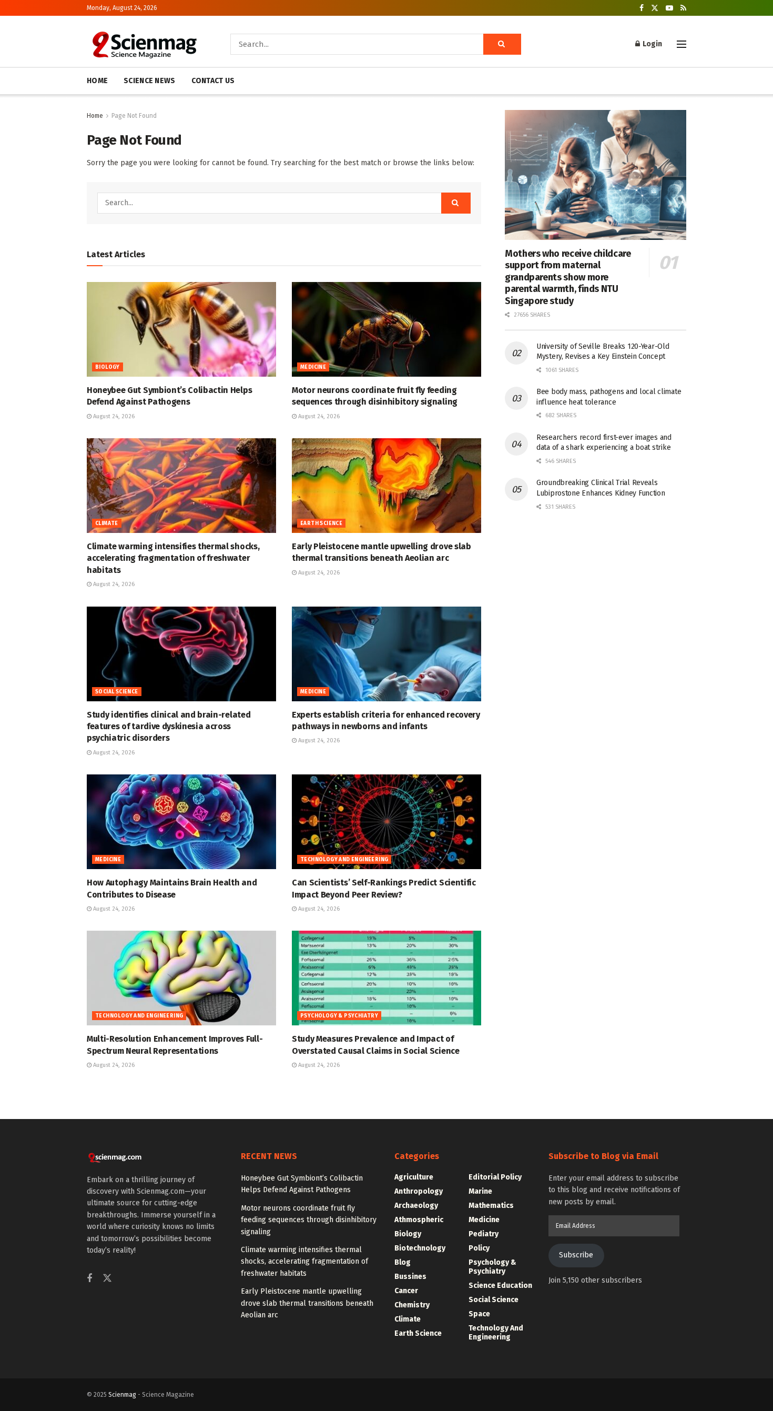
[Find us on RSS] (683, 8)
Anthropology (418, 1191)
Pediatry (484, 1233)
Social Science (116, 692)
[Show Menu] (681, 44)
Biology (107, 367)
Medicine (313, 367)
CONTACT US (213, 80)
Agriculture (413, 1177)
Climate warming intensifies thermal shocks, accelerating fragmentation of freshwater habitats (173, 558)
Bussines (410, 1276)
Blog (402, 1262)
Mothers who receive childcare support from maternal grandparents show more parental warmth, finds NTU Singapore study (568, 277)
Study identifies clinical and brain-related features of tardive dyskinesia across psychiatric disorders (168, 726)
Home (95, 115)
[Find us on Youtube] (669, 8)
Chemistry (412, 1305)
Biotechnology (419, 1248)
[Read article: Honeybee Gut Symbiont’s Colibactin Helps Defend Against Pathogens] (181, 329)
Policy (479, 1248)
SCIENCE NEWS (149, 80)
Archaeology (416, 1205)
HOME (97, 80)
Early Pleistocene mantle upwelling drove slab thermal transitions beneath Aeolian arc (307, 1303)
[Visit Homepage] (144, 44)
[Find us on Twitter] (654, 8)
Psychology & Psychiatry (339, 1016)
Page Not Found (134, 115)
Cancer (406, 1290)
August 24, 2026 (113, 416)
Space (479, 1313)
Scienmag (122, 1394)
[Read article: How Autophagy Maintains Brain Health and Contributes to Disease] (181, 821)
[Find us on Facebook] (641, 8)
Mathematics (491, 1205)
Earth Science (321, 523)
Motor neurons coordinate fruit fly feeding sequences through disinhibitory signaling (309, 1220)
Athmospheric (418, 1219)
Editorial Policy (495, 1177)
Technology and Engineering (344, 859)
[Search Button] (502, 44)
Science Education (500, 1285)
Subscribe (576, 1255)
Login (651, 43)
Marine (480, 1191)
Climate (106, 523)
